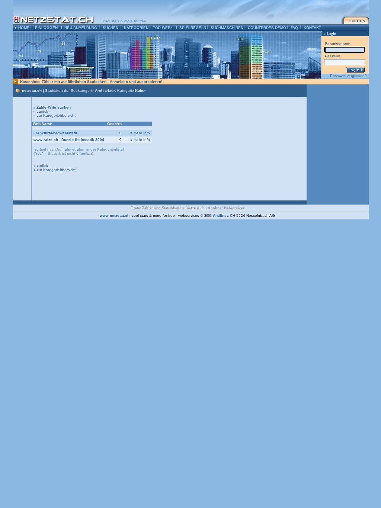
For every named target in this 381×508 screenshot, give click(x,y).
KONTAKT (312, 28)
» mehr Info (140, 133)
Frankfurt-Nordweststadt (55, 133)
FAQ (294, 28)
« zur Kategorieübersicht (54, 115)
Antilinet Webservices (226, 208)
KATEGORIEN (136, 28)
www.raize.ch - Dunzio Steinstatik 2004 (68, 140)
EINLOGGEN (46, 28)
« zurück (40, 111)
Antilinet (220, 215)
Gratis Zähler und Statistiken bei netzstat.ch (168, 208)
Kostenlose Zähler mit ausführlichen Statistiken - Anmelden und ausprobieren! (91, 82)
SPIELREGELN (192, 28)
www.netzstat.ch (114, 215)
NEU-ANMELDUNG (80, 28)
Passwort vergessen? (348, 76)
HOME (23, 28)
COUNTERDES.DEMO (267, 28)
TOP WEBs (163, 28)
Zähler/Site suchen (52, 107)
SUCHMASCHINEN (227, 28)
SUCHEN (110, 28)
